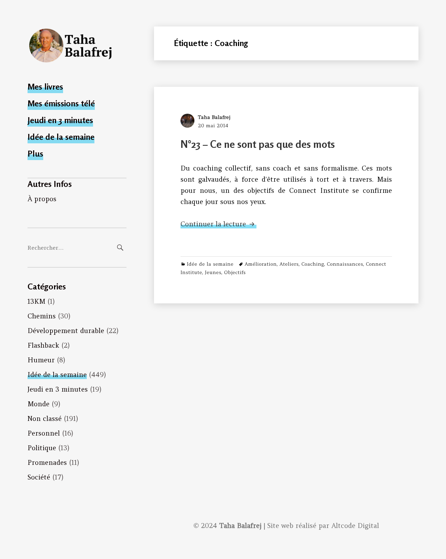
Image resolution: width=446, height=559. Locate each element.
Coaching (312, 264)
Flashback (43, 345)
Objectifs (235, 272)
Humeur (41, 360)
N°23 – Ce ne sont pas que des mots (257, 144)
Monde (38, 404)
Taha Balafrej (214, 117)
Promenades (47, 462)
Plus (35, 154)
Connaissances (345, 264)
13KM (36, 301)
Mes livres (45, 87)
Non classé (45, 418)
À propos (42, 199)
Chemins (42, 316)
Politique (42, 448)
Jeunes (213, 272)
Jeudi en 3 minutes (60, 120)
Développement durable (66, 330)
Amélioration (261, 264)
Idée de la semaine (61, 137)
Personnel (44, 433)
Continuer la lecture (218, 224)
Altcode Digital (355, 525)
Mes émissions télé (61, 103)
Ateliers (289, 264)
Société (39, 477)
